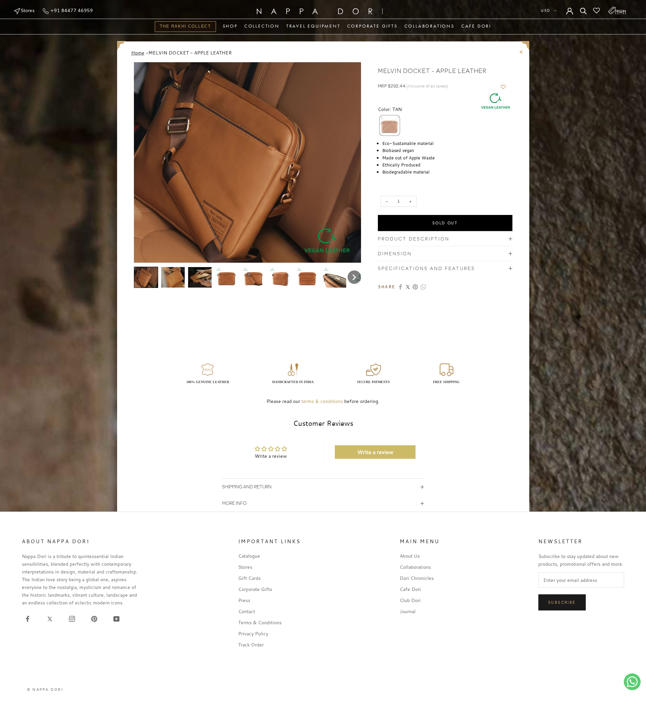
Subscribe (562, 602)
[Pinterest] (415, 287)
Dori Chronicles (417, 578)
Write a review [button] (375, 452)
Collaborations (429, 26)
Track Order (251, 644)
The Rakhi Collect (183, 27)
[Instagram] (72, 618)
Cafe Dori (476, 26)
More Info (234, 503)
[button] (146, 277)
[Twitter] (407, 287)
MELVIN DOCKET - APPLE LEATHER (190, 52)
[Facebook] (400, 287)
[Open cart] (617, 10)
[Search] (583, 10)
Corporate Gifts (372, 26)
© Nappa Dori (45, 689)
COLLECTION (262, 26)
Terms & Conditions (260, 622)
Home (137, 52)
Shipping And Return (247, 486)
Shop (230, 26)
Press (244, 600)
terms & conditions (322, 401)
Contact (246, 611)
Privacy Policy (253, 633)
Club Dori (410, 600)
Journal (408, 611)
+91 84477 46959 (71, 10)
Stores (28, 10)
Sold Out (445, 223)
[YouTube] (116, 618)
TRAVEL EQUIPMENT (313, 26)
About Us (410, 556)
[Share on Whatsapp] (423, 287)
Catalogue (249, 556)
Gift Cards (249, 578)
